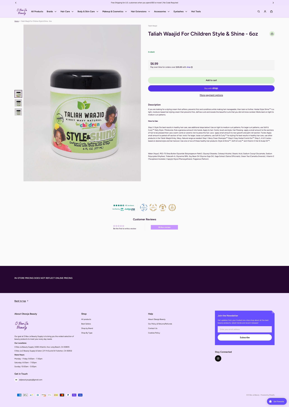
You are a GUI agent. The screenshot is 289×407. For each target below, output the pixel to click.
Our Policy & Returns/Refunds (160, 324)
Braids (50, 11)
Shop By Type (86, 333)
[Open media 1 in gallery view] (18, 93)
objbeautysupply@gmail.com (30, 380)
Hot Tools (196, 11)
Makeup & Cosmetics (112, 11)
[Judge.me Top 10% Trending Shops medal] (172, 207)
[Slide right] (273, 2)
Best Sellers (86, 324)
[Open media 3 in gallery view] (18, 112)
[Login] (265, 11)
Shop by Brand (87, 328)
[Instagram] (218, 358)
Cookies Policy (154, 333)
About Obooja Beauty (156, 319)
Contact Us (152, 328)
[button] (259, 11)
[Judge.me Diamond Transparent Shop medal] (143, 207)
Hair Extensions (138, 11)
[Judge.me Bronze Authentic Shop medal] (153, 207)
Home (16, 21)
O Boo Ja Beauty (253, 395)
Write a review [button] (164, 227)
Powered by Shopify (268, 395)
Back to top (20, 301)
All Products (37, 11)
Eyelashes (179, 11)
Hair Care (65, 11)
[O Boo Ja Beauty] (22, 11)
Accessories (160, 11)
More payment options (211, 95)
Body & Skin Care (86, 11)
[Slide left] (15, 2)
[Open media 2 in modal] (82, 103)
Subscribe (245, 337)
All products (86, 319)
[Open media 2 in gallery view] (18, 103)
